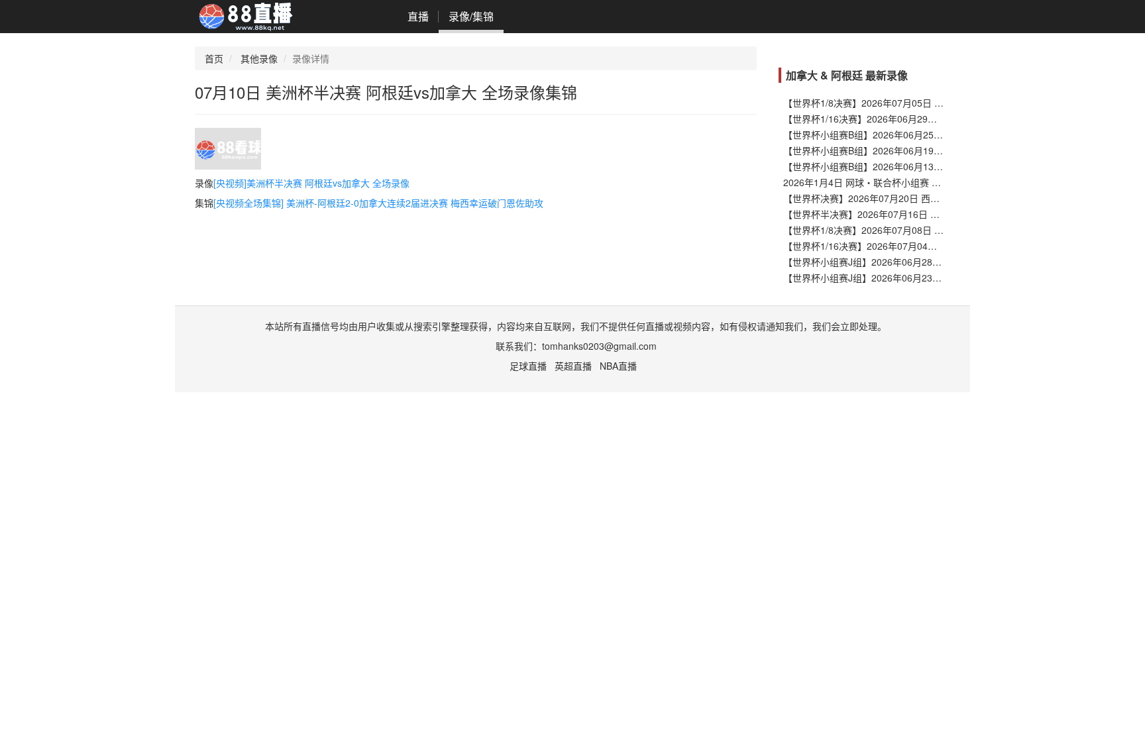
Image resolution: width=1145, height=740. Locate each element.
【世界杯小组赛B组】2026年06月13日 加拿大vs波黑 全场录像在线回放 (930, 166)
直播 (418, 16)
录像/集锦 (471, 16)
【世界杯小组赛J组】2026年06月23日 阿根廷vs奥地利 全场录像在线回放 (934, 277)
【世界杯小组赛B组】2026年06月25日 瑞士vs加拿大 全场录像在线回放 (930, 134)
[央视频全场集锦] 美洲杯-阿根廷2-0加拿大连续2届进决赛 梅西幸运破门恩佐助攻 (378, 202)
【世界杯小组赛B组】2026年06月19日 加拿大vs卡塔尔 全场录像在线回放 (935, 150)
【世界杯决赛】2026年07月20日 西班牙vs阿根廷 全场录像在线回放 (923, 198)
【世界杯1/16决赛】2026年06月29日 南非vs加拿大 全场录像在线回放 (927, 118)
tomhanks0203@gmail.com (599, 345)
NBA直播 (618, 365)
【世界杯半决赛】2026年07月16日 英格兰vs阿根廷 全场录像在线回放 (927, 214)
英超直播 (573, 365)
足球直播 (528, 365)
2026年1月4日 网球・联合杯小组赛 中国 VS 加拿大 (889, 182)
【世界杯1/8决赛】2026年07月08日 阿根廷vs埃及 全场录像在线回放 (925, 230)
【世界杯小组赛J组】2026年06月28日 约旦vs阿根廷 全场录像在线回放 (930, 261)
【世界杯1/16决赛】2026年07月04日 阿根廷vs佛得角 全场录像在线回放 (932, 245)
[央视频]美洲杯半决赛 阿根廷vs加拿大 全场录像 (311, 182)
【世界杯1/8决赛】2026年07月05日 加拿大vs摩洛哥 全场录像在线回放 (929, 102)
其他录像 (259, 58)
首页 (214, 58)
